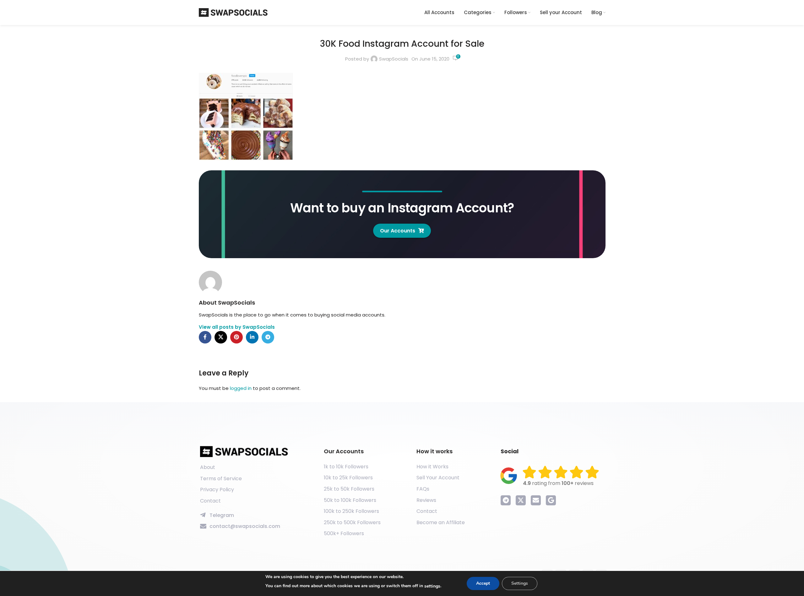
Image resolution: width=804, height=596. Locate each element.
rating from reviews (558, 483)
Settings (519, 583)
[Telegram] (506, 500)
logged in (241, 388)
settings (432, 586)
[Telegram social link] (268, 337)
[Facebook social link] (205, 337)
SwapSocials (393, 59)
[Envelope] (536, 500)
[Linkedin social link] (252, 337)
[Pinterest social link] (236, 337)
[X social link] (221, 337)
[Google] (551, 500)
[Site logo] (233, 12)
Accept (483, 583)
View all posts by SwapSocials (237, 327)
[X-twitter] (521, 500)
